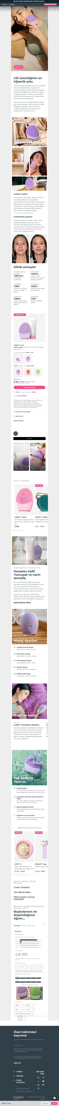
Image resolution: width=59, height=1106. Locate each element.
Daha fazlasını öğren (22, 602)
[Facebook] (43, 1078)
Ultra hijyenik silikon (22, 892)
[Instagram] (38, 1078)
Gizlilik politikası (22, 1057)
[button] (54, 1098)
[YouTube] (43, 1081)
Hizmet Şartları (33, 1057)
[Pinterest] (43, 1085)
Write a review (31, 925)
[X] (38, 1081)
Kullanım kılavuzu (19, 420)
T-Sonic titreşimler (22, 887)
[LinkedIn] (38, 1085)
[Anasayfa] (29, 9)
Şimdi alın (18, 67)
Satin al (54, 1103)
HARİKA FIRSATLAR (50, 4)
